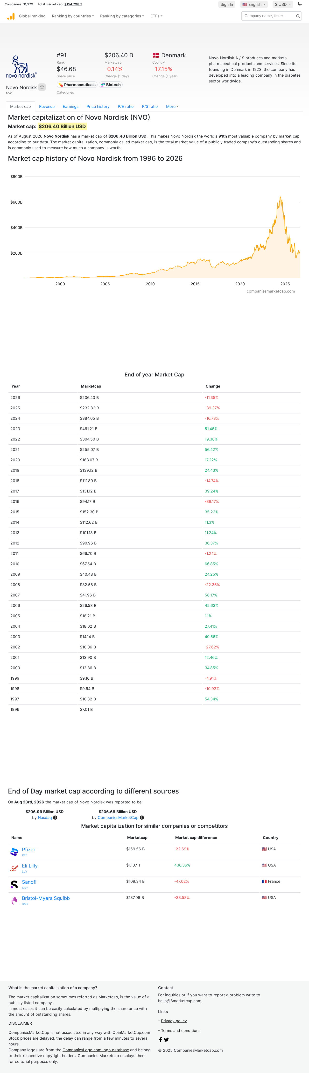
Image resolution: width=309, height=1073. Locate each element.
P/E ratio (126, 106)
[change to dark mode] (300, 5)
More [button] (171, 106)
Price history (98, 106)
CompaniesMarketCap (118, 817)
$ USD (281, 4)
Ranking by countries (71, 16)
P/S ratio (150, 106)
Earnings (70, 106)
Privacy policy (174, 1020)
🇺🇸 (251, 4)
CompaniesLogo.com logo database (96, 1049)
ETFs (155, 16)
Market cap (20, 106)
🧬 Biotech (110, 84)
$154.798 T (73, 4)
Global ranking (32, 16)
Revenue (47, 106)
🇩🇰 (169, 55)
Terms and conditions (180, 1030)
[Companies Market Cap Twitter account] (166, 1040)
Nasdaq (45, 817)
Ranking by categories (120, 16)
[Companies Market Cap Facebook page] (160, 1040)
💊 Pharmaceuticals (77, 84)
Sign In (227, 4)
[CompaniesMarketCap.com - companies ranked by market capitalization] (10, 16)
